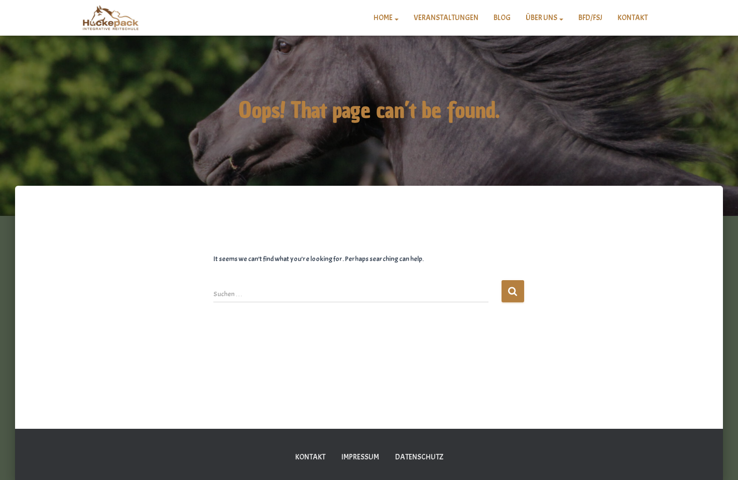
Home (384, 18)
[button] (396, 18)
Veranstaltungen (446, 18)
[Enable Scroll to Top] (718, 459)
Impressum (360, 457)
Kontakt (633, 18)
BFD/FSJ (590, 18)
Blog (502, 18)
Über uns (542, 18)
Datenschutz (419, 457)
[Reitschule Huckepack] (110, 18)
